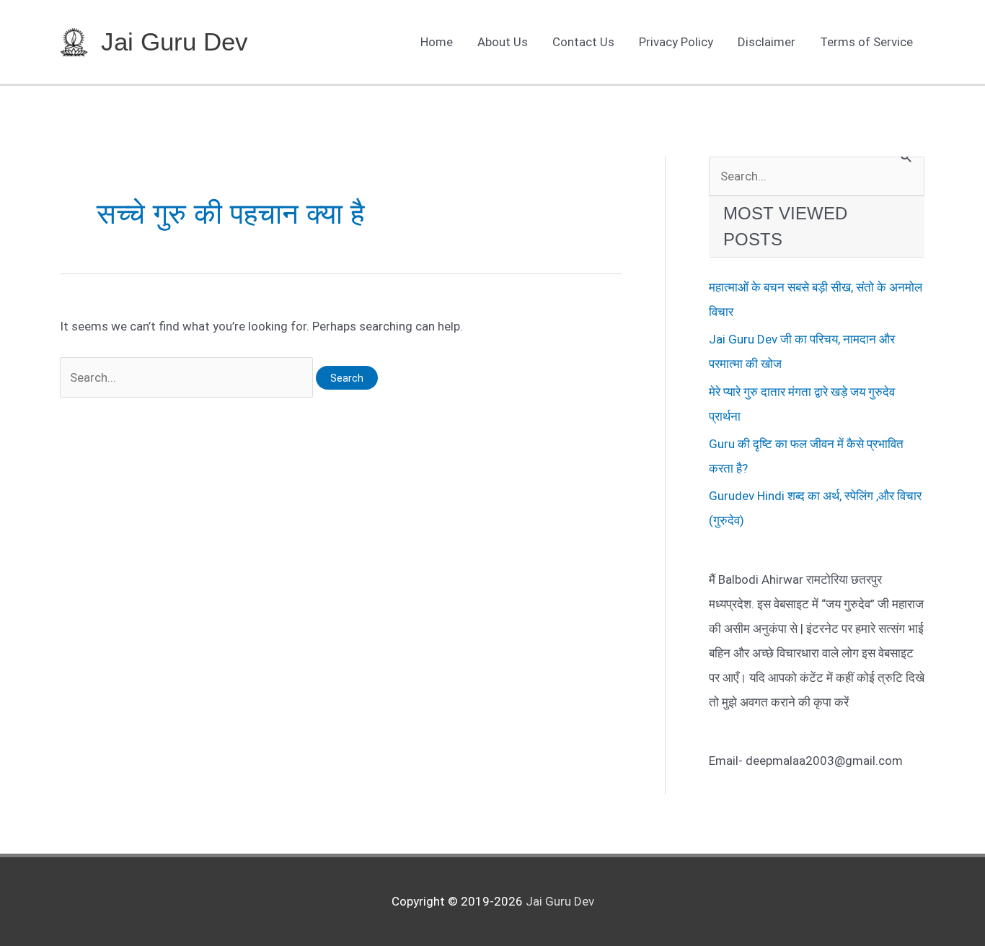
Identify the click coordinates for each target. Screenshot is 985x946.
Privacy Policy (676, 42)
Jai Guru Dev (174, 41)
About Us (502, 42)
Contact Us (583, 42)
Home (436, 42)
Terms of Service (866, 42)
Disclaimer (766, 42)
